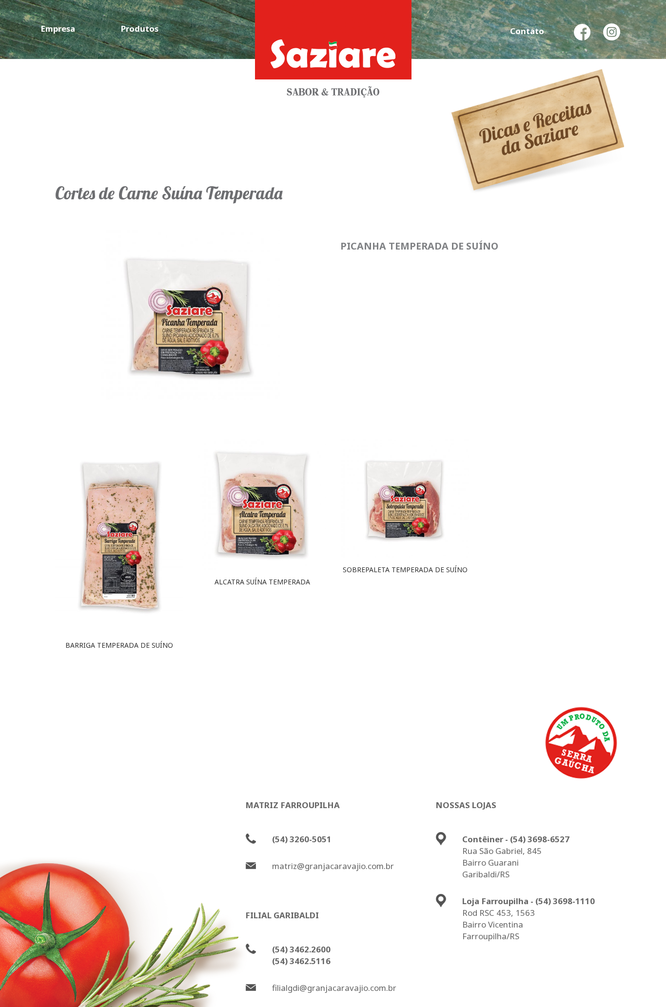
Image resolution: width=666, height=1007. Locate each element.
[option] (119, 548)
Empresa (57, 28)
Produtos (139, 28)
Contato (527, 31)
